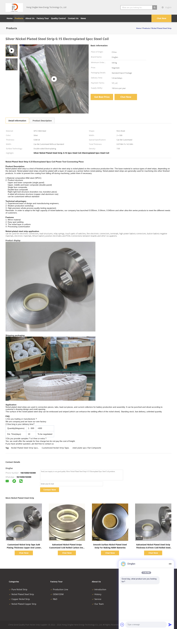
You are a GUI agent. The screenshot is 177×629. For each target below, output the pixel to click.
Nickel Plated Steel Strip (22, 594)
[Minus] (170, 563)
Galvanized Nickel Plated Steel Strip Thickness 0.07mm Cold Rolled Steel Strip (153, 547)
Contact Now (49, 489)
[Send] (170, 625)
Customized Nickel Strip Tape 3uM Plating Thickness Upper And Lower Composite (24, 547)
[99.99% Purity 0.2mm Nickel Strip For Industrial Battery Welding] (54, 78)
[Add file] (122, 625)
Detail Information (17, 120)
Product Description (42, 120)
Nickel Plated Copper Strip (23, 603)
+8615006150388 (28, 472)
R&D (55, 599)
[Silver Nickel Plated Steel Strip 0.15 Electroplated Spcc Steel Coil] (12, 64)
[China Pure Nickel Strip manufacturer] (14, 7)
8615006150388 (24, 477)
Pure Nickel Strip (19, 589)
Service (97, 599)
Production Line (60, 589)
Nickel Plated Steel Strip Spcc (24, 447)
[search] (154, 7)
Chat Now (161, 18)
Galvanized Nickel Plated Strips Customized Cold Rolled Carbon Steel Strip (67, 547)
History (97, 594)
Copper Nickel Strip (20, 599)
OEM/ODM (58, 594)
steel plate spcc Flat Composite (86, 447)
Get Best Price (102, 96)
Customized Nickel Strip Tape (55, 447)
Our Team (99, 603)
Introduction (100, 589)
